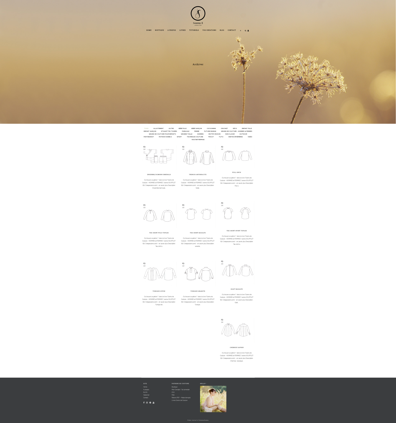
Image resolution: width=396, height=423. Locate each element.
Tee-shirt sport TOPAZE (237, 231)
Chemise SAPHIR (237, 347)
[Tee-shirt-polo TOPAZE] (159, 215)
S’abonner (146, 395)
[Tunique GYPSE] (159, 273)
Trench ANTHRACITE (198, 174)
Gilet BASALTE (237, 289)
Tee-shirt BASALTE (198, 233)
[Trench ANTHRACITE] (197, 157)
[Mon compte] (248, 30)
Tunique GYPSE (159, 291)
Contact (145, 397)
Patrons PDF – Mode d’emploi (181, 397)
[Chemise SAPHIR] (236, 330)
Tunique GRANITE (197, 291)
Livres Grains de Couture (179, 400)
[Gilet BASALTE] (236, 271)
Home (145, 387)
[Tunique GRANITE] (197, 273)
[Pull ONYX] (236, 156)
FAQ (173, 395)
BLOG (145, 392)
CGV (173, 392)
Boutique (174, 387)
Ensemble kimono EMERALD (159, 174)
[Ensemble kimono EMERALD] (159, 157)
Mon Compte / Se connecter (181, 389)
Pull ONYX (236, 172)
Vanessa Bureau (204, 420)
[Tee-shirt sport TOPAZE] (236, 213)
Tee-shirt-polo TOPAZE (159, 233)
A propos (146, 389)
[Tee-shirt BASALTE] (197, 215)
